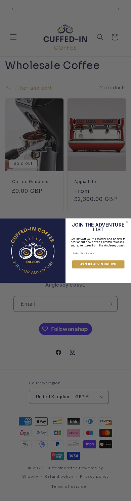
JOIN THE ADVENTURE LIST (98, 264)
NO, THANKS (98, 276)
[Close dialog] (127, 221)
